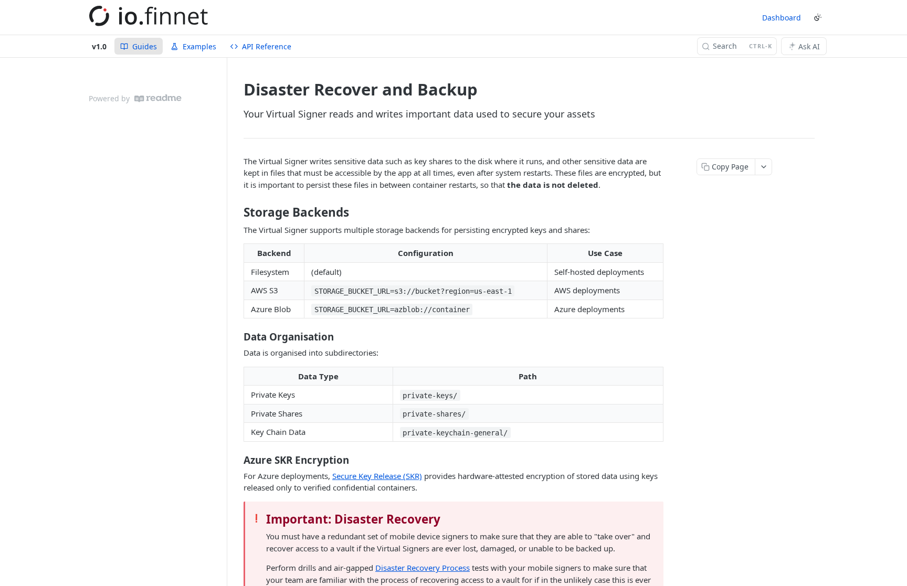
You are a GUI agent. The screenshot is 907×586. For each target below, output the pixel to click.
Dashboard (781, 18)
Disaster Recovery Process (422, 567)
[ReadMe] (158, 98)
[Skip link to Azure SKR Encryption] (236, 460)
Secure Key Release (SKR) (377, 476)
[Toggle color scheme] (817, 17)
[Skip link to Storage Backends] (236, 212)
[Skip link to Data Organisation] (236, 337)
